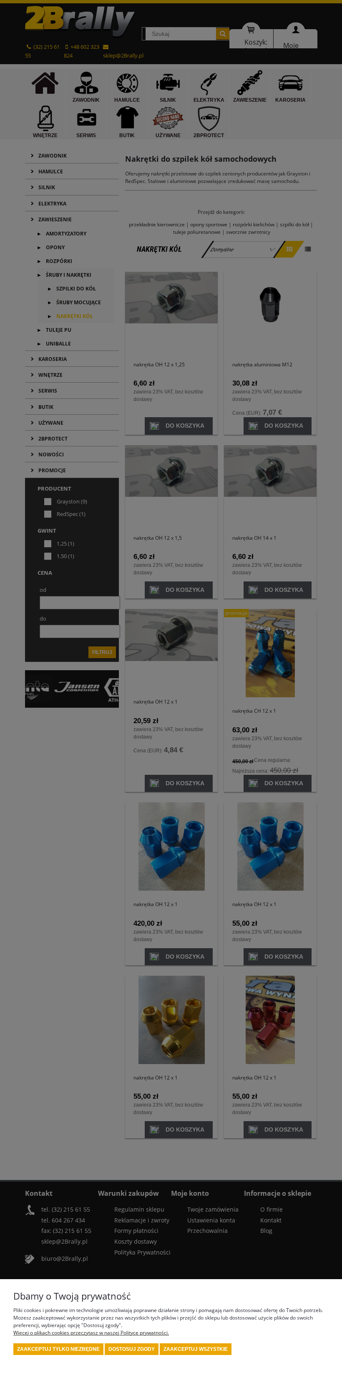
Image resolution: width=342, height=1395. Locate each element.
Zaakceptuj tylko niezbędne (58, 1349)
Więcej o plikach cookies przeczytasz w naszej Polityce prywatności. (91, 1332)
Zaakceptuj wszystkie (195, 1349)
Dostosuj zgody (131, 1349)
